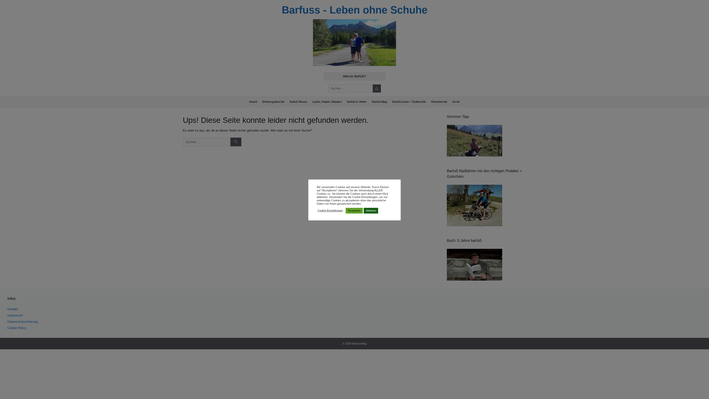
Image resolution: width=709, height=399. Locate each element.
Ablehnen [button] (371, 210)
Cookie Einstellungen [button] (330, 210)
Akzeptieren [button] (354, 210)
